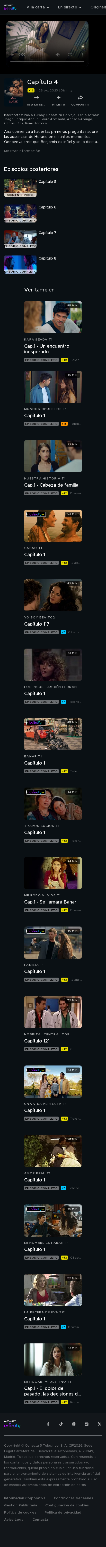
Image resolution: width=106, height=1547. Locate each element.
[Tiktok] (61, 1424)
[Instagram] (86, 1424)
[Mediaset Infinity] (10, 7)
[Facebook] (48, 1424)
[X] (99, 1424)
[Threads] (74, 1424)
